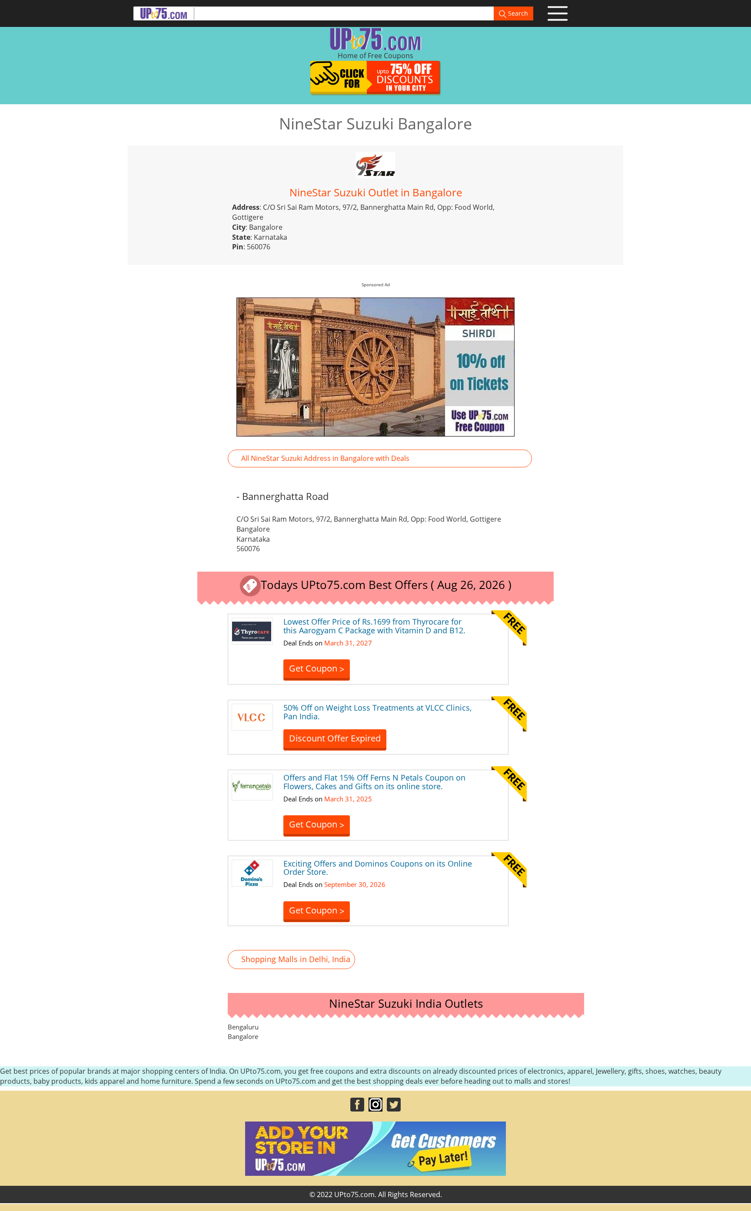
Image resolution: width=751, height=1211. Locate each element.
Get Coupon (316, 668)
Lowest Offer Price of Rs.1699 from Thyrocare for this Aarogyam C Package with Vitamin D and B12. (374, 625)
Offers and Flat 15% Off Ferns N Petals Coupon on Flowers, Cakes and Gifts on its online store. (374, 781)
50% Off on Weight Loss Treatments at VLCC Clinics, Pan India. (377, 711)
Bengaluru (243, 1026)
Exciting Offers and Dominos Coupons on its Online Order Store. (377, 867)
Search (517, 13)
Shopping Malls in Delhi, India (295, 959)
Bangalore (243, 1036)
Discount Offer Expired (335, 738)
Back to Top (722, 1196)
